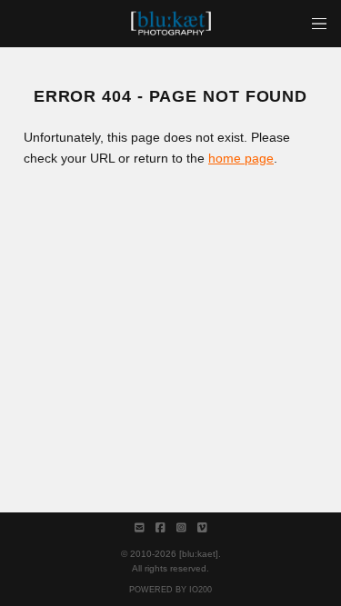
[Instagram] (181, 528)
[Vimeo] (202, 528)
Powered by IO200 (170, 589)
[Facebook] (160, 528)
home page (241, 158)
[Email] (140, 528)
